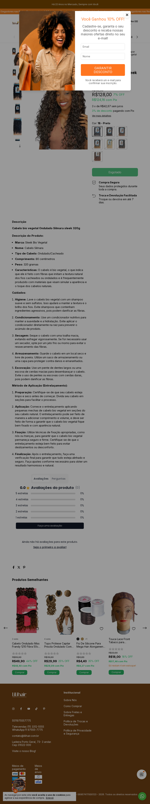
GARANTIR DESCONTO (103, 70)
